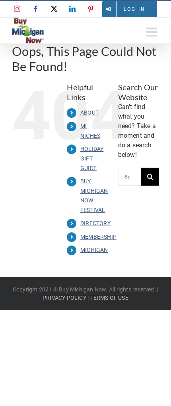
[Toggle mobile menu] (152, 32)
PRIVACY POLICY (64, 298)
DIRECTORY (95, 223)
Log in (135, 9)
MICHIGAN (94, 250)
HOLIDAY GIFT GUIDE (91, 158)
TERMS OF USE (109, 298)
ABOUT (89, 112)
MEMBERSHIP (98, 237)
